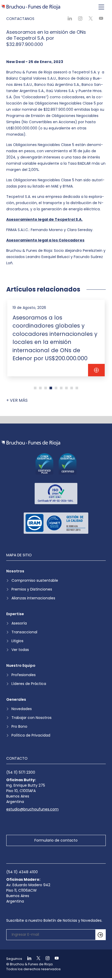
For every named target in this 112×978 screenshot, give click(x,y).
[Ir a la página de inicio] (30, 443)
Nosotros (15, 571)
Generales (16, 699)
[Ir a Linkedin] (27, 959)
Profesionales (23, 674)
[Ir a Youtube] (54, 959)
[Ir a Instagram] (45, 959)
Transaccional (24, 632)
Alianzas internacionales (33, 598)
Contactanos (20, 18)
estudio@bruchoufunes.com (32, 809)
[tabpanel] (56, 338)
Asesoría (19, 623)
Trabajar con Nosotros (31, 717)
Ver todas (20, 649)
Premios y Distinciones (31, 589)
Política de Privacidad (30, 735)
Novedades (21, 708)
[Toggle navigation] (101, 7)
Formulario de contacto (56, 840)
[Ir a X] (36, 959)
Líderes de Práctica (28, 683)
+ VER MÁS (17, 400)
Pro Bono (19, 726)
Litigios (17, 640)
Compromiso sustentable (34, 580)
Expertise (15, 613)
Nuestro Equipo (20, 665)
